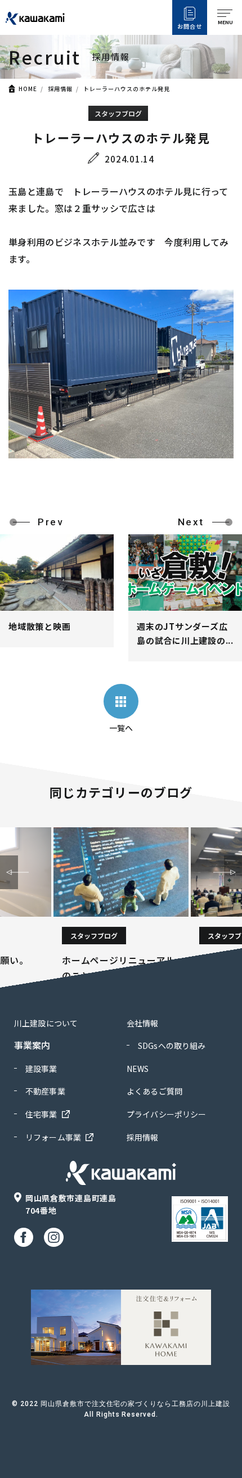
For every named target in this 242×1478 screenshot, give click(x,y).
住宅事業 (41, 1114)
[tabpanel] (121, 905)
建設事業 (41, 1068)
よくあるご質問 (154, 1091)
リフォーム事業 (53, 1137)
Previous (9, 872)
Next (233, 872)
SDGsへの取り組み (171, 1045)
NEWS (138, 1068)
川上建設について (46, 1023)
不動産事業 (45, 1091)
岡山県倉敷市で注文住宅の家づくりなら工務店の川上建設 (135, 1404)
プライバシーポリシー (166, 1114)
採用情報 (60, 88)
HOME (28, 88)
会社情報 (143, 1023)
